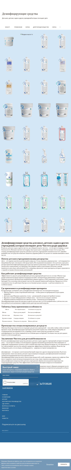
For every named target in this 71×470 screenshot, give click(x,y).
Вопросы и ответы (8, 406)
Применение (18, 27)
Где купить (5, 403)
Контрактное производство (11, 401)
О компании (6, 397)
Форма (28, 27)
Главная (5, 394)
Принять (64, 464)
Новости (5, 418)
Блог (3, 416)
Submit (68, 430)
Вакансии (5, 408)
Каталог (4, 399)
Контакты (5, 410)
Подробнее (50, 464)
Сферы (54, 27)
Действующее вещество (41, 27)
